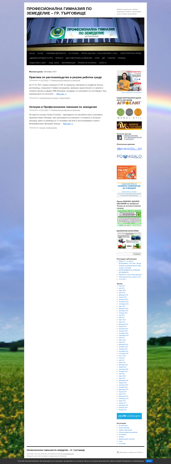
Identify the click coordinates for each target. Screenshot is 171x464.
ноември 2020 (123, 371)
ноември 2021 (123, 349)
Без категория (123, 425)
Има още (61, 93)
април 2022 (122, 340)
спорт (120, 441)
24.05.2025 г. (123, 279)
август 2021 (122, 356)
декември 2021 (123, 347)
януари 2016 (123, 410)
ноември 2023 (123, 313)
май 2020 (122, 374)
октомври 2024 (123, 302)
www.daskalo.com (68, 454)
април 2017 (122, 401)
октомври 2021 (123, 351)
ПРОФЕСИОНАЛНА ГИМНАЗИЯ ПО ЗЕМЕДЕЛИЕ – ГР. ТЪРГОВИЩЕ (59, 11)
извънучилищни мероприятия (128, 432)
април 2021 (122, 362)
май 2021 (122, 360)
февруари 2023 (123, 324)
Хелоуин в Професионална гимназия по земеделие (63, 107)
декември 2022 (123, 329)
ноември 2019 (123, 387)
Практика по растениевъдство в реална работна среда (65, 77)
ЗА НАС (41, 53)
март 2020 (122, 378)
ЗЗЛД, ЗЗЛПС (54, 63)
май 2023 (122, 317)
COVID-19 (102, 63)
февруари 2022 (123, 344)
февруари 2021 (123, 365)
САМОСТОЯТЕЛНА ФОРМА (130, 53)
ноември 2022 (123, 331)
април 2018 (122, 394)
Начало (32, 53)
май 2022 (122, 338)
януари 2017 (123, 403)
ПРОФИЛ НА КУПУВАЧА (87, 63)
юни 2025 (122, 286)
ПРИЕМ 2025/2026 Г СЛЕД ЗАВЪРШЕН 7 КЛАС (99, 53)
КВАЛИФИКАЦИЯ (68, 63)
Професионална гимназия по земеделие (65, 80)
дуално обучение (124, 428)
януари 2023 (123, 326)
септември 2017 (124, 398)
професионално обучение (49, 98)
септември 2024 (124, 304)
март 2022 (122, 342)
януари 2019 (123, 392)
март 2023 (122, 322)
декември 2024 (123, 299)
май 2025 (122, 288)
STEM (97, 58)
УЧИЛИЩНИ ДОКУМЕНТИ (56, 53)
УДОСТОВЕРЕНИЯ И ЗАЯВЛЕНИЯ (79, 58)
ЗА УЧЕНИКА (73, 53)
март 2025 (122, 293)
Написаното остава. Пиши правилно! (130, 275)
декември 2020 (123, 369)
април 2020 (122, 376)
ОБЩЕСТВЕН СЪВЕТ (37, 63)
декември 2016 (123, 405)
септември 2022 (124, 335)
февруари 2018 (123, 396)
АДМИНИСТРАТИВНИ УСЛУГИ (41, 58)
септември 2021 (124, 353)
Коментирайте (65, 98)
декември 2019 (123, 385)
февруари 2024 (123, 308)
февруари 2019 (123, 389)
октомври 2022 (123, 333)
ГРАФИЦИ (121, 58)
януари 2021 (123, 367)
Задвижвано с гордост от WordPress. (131, 452)
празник (43, 128)
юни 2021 (122, 358)
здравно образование (125, 430)
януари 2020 (123, 383)
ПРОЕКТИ (59, 58)
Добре (149, 461)
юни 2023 (122, 315)
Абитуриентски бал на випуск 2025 (130, 277)
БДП (103, 58)
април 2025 (122, 290)
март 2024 (122, 306)
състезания (122, 443)
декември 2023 (123, 311)
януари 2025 (123, 297)
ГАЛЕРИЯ (111, 58)
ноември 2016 (123, 407)
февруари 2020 (123, 380)
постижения (122, 434)
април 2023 (122, 320)
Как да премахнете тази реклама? (132, 92)
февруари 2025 (123, 295)
